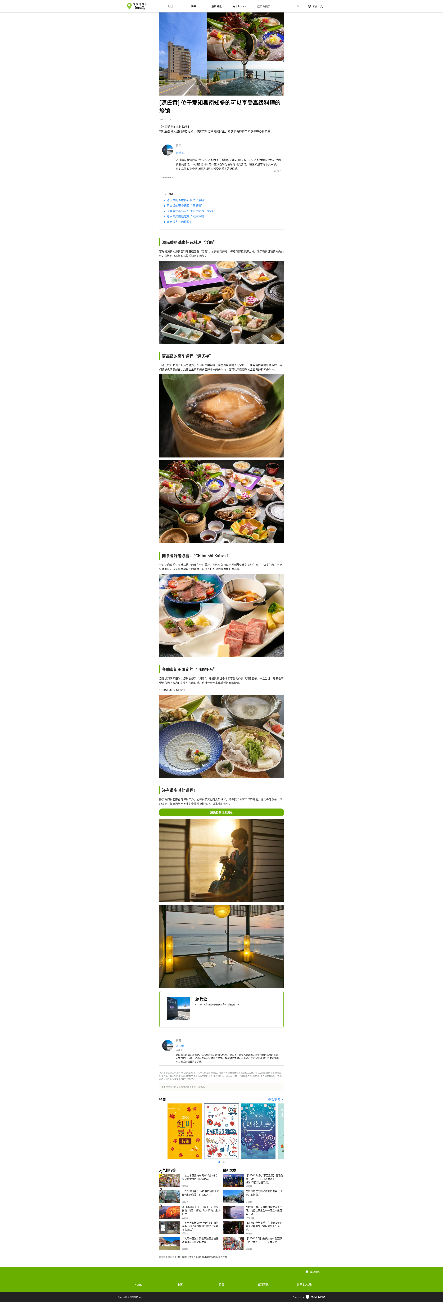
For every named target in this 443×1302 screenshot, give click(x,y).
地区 (180, 1284)
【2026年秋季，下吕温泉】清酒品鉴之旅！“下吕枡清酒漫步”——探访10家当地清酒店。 (264, 1179)
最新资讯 (263, 1284)
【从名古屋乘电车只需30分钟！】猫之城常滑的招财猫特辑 (200, 1177)
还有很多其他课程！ (179, 221)
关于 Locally (304, 1284)
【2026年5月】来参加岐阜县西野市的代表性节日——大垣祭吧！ (264, 1240)
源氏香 (180, 152)
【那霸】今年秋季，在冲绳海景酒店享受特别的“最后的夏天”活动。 (264, 1226)
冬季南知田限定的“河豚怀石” (187, 216)
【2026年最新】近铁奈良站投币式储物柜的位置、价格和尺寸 (200, 1192)
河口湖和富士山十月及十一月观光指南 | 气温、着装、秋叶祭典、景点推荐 (201, 1210)
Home (138, 1284)
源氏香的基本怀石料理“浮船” (187, 200)
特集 (221, 1284)
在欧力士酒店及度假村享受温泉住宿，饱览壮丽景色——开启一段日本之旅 (264, 1210)
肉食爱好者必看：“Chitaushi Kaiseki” (192, 211)
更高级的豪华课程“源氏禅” (185, 205)
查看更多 (274, 1099)
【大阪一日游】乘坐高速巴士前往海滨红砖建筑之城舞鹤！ (200, 1240)
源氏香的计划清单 (221, 812)
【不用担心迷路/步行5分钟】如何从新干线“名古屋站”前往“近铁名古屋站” (200, 1226)
